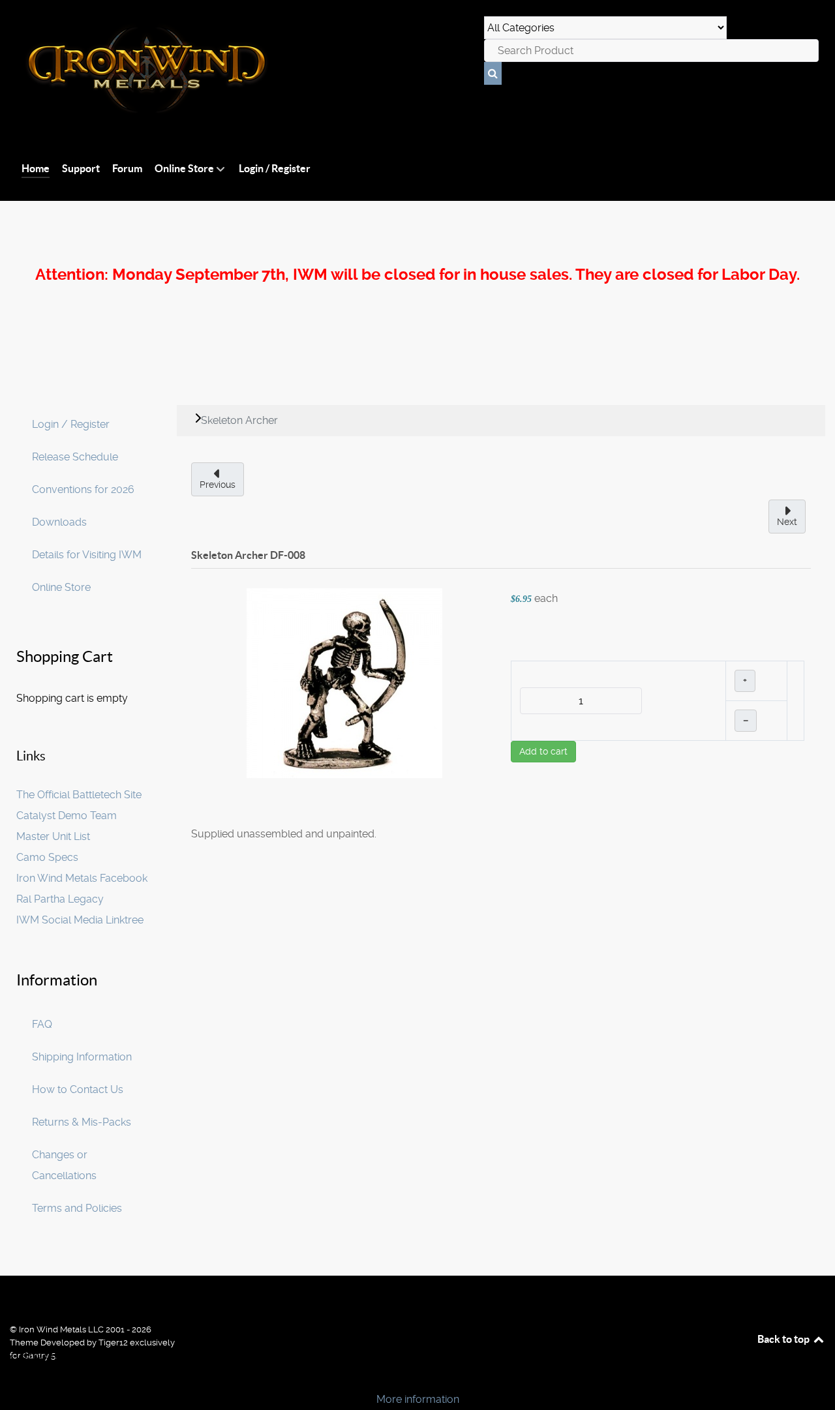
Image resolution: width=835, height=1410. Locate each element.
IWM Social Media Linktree (80, 920)
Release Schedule (75, 457)
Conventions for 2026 (83, 489)
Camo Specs (47, 857)
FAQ (42, 1024)
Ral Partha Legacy (60, 899)
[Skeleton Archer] (344, 682)
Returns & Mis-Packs (81, 1122)
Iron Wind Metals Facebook (81, 878)
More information (417, 1399)
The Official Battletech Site (79, 794)
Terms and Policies (77, 1208)
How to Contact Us (77, 1089)
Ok (14, 1377)
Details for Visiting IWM (87, 554)
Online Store (61, 587)
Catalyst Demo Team (66, 815)
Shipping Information (82, 1057)
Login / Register (71, 424)
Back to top (784, 1339)
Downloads (59, 522)
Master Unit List (53, 836)
